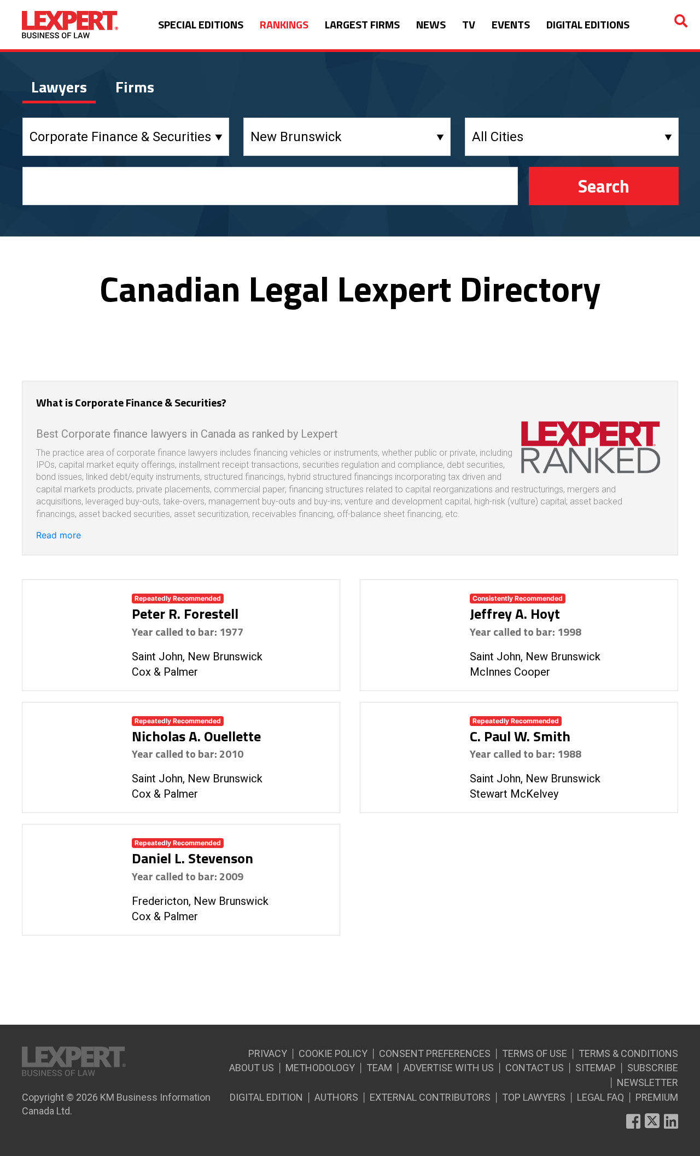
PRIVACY (267, 1053)
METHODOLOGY (320, 1067)
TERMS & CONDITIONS (628, 1053)
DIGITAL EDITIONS (587, 24)
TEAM (379, 1067)
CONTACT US (534, 1067)
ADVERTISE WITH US (449, 1067)
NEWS (431, 24)
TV (468, 24)
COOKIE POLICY (333, 1053)
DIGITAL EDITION (266, 1097)
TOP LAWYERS (533, 1097)
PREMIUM (656, 1097)
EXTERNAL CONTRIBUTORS (430, 1097)
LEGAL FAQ (600, 1097)
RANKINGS (284, 24)
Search (603, 186)
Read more (58, 535)
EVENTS (511, 24)
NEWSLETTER (647, 1082)
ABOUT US (251, 1067)
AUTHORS (336, 1097)
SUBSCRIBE (652, 1067)
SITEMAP (595, 1067)
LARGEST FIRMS (362, 24)
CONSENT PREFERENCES (435, 1053)
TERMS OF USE (534, 1053)
